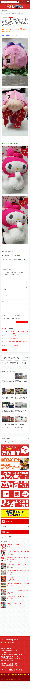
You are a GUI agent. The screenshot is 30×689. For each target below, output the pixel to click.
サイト (4, 301)
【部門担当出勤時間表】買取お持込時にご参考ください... (18, 571)
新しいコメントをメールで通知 (12, 315)
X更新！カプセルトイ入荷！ (14, 603)
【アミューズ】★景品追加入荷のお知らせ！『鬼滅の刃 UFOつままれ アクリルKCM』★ (15, 358)
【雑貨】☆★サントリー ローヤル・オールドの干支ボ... (17, 597)
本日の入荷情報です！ (14, 335)
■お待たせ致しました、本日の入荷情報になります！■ (18, 342)
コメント (5, 278)
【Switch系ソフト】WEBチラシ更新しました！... (17, 565)
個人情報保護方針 (23, 674)
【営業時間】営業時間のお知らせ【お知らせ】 (18, 552)
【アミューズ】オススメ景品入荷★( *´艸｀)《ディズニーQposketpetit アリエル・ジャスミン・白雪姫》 (14, 363)
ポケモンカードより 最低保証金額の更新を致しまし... (17, 591)
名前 (4, 289)
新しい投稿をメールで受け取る (12, 318)
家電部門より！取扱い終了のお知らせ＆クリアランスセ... (18, 558)
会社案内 (3, 674)
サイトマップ (4, 676)
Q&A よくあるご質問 (12, 674)
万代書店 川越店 (10, 679)
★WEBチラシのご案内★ (13, 544)
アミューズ (5, 328)
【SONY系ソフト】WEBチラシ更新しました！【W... (18, 584)
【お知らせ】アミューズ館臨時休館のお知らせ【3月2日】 (18, 332)
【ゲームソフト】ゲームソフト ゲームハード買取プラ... (17, 578)
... (12, 682)
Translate (12, 442)
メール (4, 295)
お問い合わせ (22, 2)
